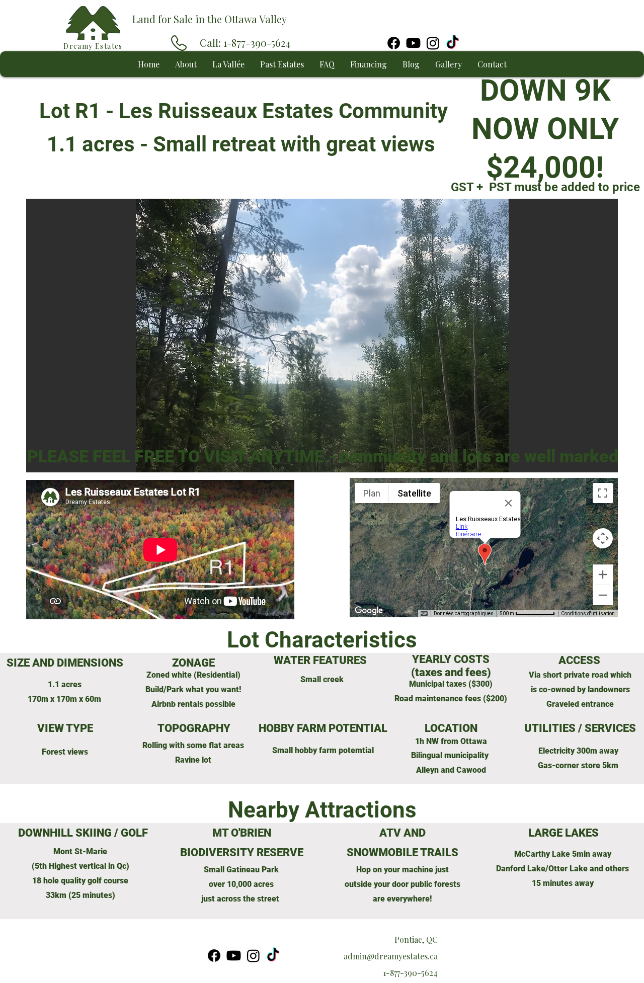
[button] (322, 338)
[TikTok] (452, 43)
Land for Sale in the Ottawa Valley (209, 19)
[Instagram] (433, 43)
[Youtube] (413, 43)
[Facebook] (393, 43)
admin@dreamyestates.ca (391, 956)
